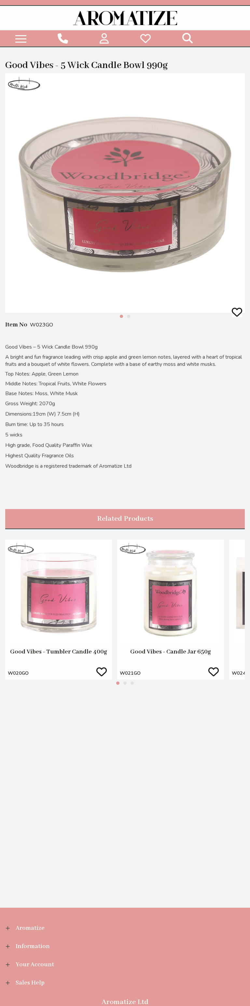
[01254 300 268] (63, 38)
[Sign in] (104, 38)
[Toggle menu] (21, 38)
